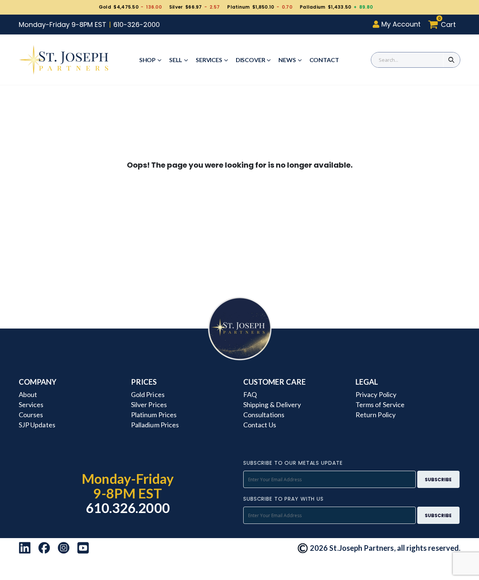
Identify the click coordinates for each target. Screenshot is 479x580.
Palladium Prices (155, 425)
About (28, 394)
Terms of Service (380, 404)
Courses (31, 414)
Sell (175, 59)
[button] (444, 24)
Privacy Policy (376, 394)
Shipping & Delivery (272, 404)
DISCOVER (250, 59)
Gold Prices (148, 394)
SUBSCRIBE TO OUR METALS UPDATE (292, 463)
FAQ (250, 394)
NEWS (287, 59)
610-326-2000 (136, 24)
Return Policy (376, 414)
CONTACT (324, 59)
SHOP (147, 59)
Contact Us (259, 425)
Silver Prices (149, 404)
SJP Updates (37, 425)
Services (209, 59)
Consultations (263, 414)
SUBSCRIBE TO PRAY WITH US (283, 499)
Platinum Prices (154, 414)
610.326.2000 (128, 508)
